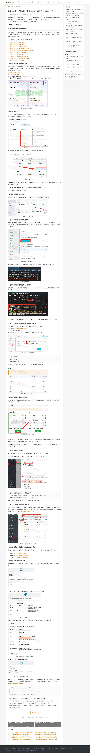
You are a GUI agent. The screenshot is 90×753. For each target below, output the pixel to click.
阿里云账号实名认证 (14, 74)
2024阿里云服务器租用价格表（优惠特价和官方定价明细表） (46, 739)
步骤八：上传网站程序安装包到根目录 (19, 56)
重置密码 (34, 197)
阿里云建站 (60, 2)
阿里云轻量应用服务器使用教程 (39, 698)
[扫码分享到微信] (37, 718)
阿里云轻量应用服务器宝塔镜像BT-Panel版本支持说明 (46, 734)
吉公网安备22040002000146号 (38, 750)
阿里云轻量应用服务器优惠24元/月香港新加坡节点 (45, 732)
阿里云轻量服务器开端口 (42, 703)
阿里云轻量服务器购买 (39, 705)
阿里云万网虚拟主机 (42, 748)
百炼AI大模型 (31, 2)
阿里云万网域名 (61, 748)
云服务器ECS (40, 2)
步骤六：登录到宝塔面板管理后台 (18, 52)
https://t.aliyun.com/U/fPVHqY (27, 691)
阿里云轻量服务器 (40, 701)
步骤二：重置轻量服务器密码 (17, 45)
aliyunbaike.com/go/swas (28, 76)
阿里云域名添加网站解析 (20, 553)
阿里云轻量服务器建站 (30, 703)
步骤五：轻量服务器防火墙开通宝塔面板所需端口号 (22, 50)
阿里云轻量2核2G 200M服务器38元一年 (74, 64)
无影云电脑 (54, 2)
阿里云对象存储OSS (22, 748)
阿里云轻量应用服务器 (16, 6)
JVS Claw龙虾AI (76, 2)
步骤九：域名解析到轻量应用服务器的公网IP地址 (21, 58)
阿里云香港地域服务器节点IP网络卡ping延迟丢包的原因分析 (21, 732)
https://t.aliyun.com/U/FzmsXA (23, 689)
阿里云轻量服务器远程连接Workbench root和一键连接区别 (21, 737)
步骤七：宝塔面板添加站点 (16, 54)
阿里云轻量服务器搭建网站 (14, 705)
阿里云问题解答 (69, 748)
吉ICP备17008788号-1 (26, 750)
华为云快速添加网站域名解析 (21, 557)
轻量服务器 (47, 2)
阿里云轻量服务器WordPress (53, 701)
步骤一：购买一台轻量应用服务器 (18, 43)
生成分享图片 (32, 717)
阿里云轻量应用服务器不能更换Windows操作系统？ (46, 736)
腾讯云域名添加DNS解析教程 (21, 555)
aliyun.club (43, 19)
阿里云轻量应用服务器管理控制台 (21, 328)
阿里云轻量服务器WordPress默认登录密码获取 (19, 736)
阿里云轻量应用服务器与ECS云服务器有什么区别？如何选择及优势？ (46, 737)
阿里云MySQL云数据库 (32, 748)
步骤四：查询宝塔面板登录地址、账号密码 (20, 48)
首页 (19, 2)
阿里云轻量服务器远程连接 (52, 705)
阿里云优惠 (24, 2)
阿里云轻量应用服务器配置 (28, 701)
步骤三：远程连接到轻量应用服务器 (18, 46)
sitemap (20, 750)
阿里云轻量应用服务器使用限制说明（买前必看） (20, 734)
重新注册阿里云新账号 (15, 72)
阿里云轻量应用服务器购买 (14, 701)
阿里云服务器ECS (13, 748)
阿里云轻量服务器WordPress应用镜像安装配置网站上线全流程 (21, 739)
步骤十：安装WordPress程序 (17, 60)
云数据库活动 (68, 2)
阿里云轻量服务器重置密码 (14, 707)
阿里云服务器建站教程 (13, 698)
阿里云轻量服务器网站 (27, 705)
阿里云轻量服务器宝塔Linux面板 (16, 703)
